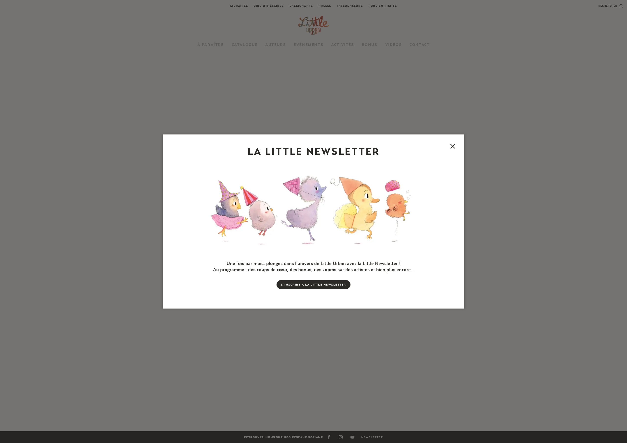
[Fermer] (452, 146)
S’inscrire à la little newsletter (313, 284)
